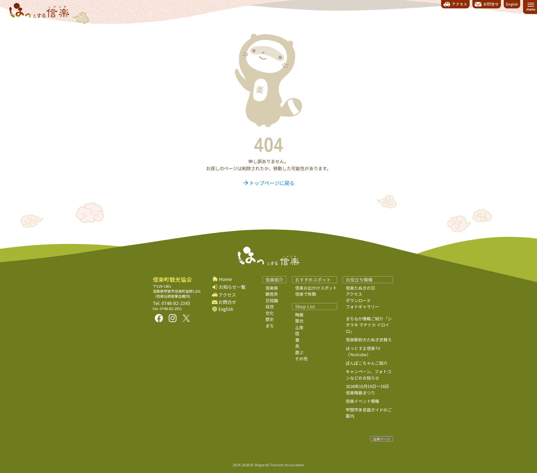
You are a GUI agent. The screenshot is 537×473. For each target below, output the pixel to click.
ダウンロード (358, 300)
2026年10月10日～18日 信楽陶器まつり (371, 389)
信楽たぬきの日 (360, 288)
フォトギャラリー (362, 306)
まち (269, 325)
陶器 (299, 315)
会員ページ (381, 438)
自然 (269, 306)
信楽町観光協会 (172, 279)
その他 (301, 358)
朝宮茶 (271, 294)
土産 (299, 327)
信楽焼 (271, 288)
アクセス (227, 295)
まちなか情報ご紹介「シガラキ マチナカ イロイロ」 (369, 325)
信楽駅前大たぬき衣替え (369, 339)
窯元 (299, 321)
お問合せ (227, 302)
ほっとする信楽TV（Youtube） (363, 351)
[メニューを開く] (530, 7)
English (225, 309)
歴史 (269, 319)
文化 (269, 313)
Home (225, 279)
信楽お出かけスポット (316, 288)
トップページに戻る (268, 183)
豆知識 (271, 300)
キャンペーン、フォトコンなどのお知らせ (368, 374)
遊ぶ (299, 352)
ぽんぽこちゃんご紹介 (367, 363)
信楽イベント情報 (362, 401)
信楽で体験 (305, 294)
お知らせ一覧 (232, 286)
